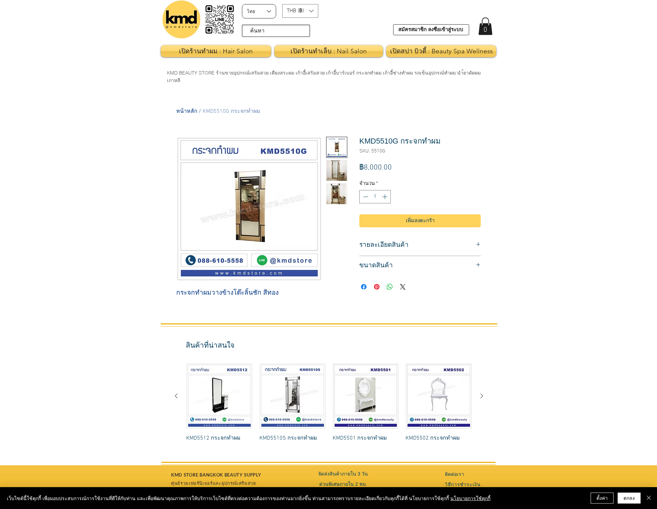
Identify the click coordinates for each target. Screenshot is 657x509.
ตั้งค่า (602, 497)
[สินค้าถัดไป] (482, 396)
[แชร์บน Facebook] (364, 287)
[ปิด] (649, 498)
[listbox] (300, 11)
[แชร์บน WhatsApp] (390, 287)
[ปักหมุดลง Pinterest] (377, 287)
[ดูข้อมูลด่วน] (219, 396)
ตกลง (629, 497)
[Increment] (385, 196)
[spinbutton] (375, 196)
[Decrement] (365, 196)
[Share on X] (403, 287)
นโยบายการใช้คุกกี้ (470, 498)
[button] (300, 11)
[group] (329, 407)
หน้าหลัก (186, 111)
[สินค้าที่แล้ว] (176, 396)
